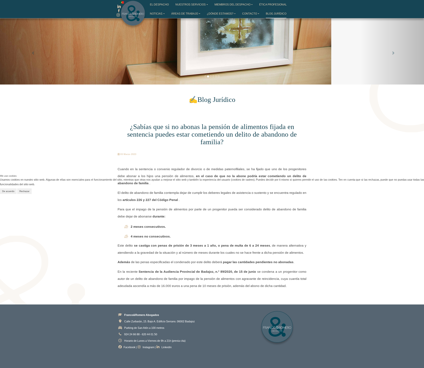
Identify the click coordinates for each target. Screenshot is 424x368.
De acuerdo (8, 191)
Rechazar (24, 191)
